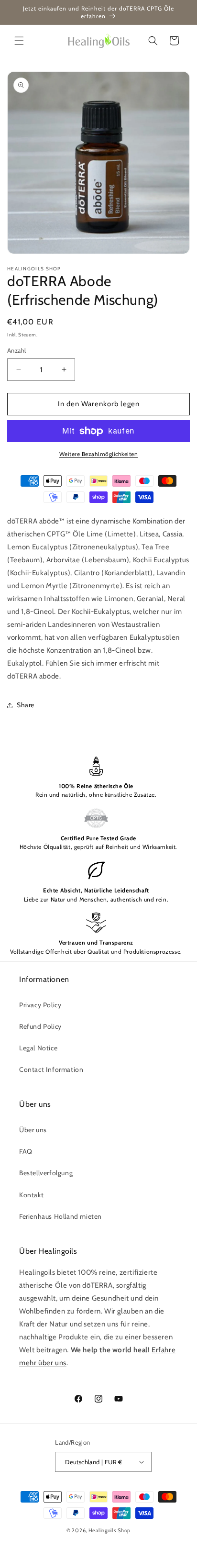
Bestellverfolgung (46, 1173)
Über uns (33, 1129)
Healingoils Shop (109, 1530)
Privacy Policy (40, 1005)
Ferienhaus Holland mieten (60, 1216)
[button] (19, 40)
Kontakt (31, 1195)
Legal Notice (38, 1048)
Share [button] (25, 705)
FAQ (26, 1151)
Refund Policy (40, 1026)
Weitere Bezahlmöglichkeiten (98, 453)
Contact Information (51, 1069)
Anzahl (16, 350)
